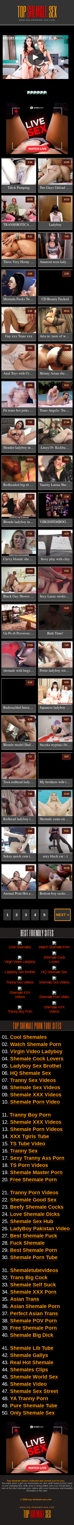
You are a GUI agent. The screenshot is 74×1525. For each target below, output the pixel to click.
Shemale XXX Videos (35, 1094)
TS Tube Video (27, 1143)
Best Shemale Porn (33, 1250)
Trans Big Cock (28, 1277)
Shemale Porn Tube (34, 1257)
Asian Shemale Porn (35, 1306)
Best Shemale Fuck (33, 1236)
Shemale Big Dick (31, 1335)
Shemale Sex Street (34, 1391)
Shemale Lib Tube (31, 1348)
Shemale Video (28, 1384)
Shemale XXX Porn (33, 1292)
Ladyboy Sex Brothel (35, 1066)
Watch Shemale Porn (35, 1044)
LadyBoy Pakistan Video (40, 1228)
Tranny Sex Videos (33, 1080)
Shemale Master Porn (36, 1172)
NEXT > (62, 915)
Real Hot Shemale (31, 1362)
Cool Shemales (28, 1037)
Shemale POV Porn (33, 1320)
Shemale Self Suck (33, 1284)
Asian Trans (24, 1299)
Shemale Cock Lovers (37, 1058)
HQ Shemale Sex (30, 1073)
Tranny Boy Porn (30, 1115)
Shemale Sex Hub (31, 1221)
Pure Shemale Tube (33, 1405)
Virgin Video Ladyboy (36, 1051)
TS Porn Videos (29, 1165)
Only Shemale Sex (32, 1413)
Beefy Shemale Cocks (37, 1207)
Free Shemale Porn (33, 1179)
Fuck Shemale (27, 1243)
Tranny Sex (24, 1151)
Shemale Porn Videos (36, 1129)
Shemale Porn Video (35, 1102)
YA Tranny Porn (29, 1398)
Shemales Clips (29, 1369)
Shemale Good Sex (33, 1200)
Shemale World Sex (34, 1377)
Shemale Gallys (29, 1355)
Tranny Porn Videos (34, 1192)
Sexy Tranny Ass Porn (37, 1158)
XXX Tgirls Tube (29, 1136)
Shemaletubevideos (34, 1270)
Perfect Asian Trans (34, 1313)
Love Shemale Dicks (35, 1214)
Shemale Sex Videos (35, 1087)
